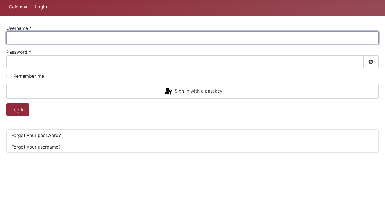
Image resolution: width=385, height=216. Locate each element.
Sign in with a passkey (197, 91)
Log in (18, 109)
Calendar (18, 7)
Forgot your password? (36, 135)
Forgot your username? (36, 147)
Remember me (28, 76)
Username (19, 28)
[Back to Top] (375, 206)
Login (41, 7)
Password (18, 52)
